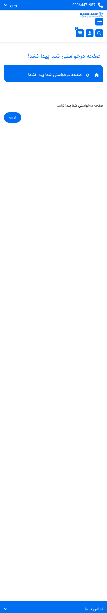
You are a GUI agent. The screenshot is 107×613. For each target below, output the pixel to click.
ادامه (12, 117)
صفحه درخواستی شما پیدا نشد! (55, 74)
